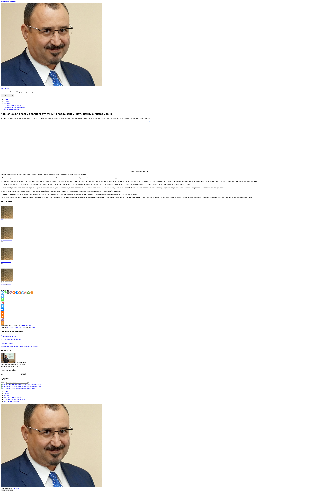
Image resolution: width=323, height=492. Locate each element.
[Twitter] (2, 292)
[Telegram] (22, 292)
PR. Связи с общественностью (13, 105)
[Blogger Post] (8, 292)
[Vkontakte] (16, 292)
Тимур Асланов (5, 89)
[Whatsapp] (5, 292)
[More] (32, 292)
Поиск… (3, 374)
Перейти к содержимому (8, 2)
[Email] (28, 292)
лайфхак (32, 327)
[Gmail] (25, 292)
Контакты (7, 103)
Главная (6, 99)
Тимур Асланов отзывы (11, 109)
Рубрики (3, 383)
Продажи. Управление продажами (14, 107)
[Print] (13, 292)
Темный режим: (5, 490)
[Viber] (11, 292)
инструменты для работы (15, 327)
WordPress (15, 488)
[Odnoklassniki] (19, 292)
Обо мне (6, 101)
